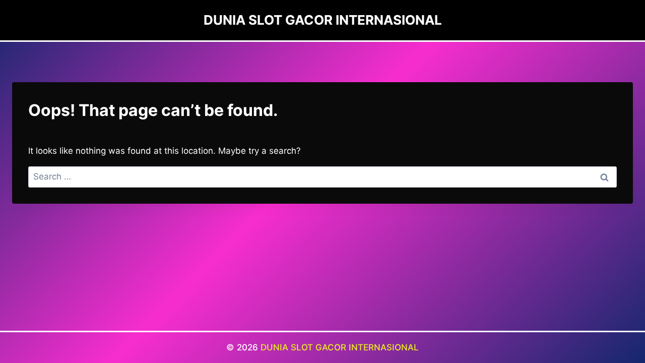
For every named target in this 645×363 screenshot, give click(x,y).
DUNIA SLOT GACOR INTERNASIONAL (340, 347)
